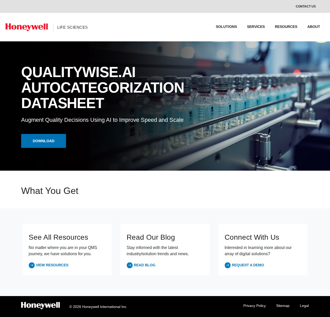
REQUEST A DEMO (248, 265)
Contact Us (306, 6)
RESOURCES (286, 27)
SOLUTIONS (226, 27)
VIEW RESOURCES (52, 265)
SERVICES (256, 27)
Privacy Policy (254, 306)
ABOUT (313, 27)
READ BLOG (144, 265)
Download (43, 141)
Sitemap (283, 306)
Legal (304, 306)
